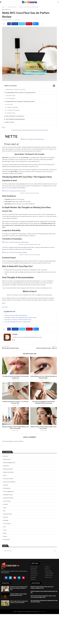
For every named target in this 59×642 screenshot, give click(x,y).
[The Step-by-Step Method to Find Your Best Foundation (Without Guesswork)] (43, 391)
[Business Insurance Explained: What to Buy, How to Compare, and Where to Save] (5, 588)
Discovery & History (8, 478)
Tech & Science (7, 523)
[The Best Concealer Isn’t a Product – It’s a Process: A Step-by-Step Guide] (15, 391)
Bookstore (33, 579)
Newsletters (33, 577)
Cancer (5, 475)
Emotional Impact (11, 113)
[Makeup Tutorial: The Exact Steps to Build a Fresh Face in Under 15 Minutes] (43, 416)
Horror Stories (7, 501)
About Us (47, 568)
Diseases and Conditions (9, 481)
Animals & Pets (7, 459)
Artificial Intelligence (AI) (9, 462)
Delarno (14, 334)
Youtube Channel (49, 573)
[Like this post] (9, 23)
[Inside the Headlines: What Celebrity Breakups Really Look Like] (5, 596)
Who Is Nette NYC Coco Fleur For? (15, 116)
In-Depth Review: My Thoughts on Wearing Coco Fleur (20, 101)
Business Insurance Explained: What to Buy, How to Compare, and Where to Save (19, 588)
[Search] (58, 2)
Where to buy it (10, 122)
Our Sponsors (34, 570)
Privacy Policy (48, 570)
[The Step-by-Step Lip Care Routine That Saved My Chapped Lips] (15, 365)
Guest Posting (34, 566)
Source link (4, 307)
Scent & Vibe (9, 104)
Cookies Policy (34, 573)
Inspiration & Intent (10, 95)
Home (3, 7)
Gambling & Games (8, 494)
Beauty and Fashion (12, 7)
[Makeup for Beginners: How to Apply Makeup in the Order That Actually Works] (15, 416)
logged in (11, 441)
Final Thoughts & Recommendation (15, 119)
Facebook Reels (48, 575)
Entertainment (6, 488)
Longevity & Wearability (12, 107)
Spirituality (5, 520)
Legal (4, 507)
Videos (5, 533)
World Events (6, 539)
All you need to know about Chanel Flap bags (16, 315)
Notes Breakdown (11, 98)
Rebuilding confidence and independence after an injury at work (20, 317)
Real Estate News (7, 514)
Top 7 (4, 526)
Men (4, 510)
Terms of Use (34, 575)
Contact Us (47, 566)
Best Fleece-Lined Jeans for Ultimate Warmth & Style (18, 319)
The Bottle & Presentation (13, 110)
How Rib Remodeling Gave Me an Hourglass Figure (17, 321)
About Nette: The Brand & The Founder (16, 89)
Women (5, 536)
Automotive (6, 465)
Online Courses (48, 577)
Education (5, 485)
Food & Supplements (8, 491)
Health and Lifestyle (8, 498)
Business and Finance (8, 472)
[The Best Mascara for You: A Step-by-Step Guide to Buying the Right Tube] (43, 365)
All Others (5, 456)
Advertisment (34, 568)
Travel (4, 530)
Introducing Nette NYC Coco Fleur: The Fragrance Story (20, 92)
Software (5, 517)
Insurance (5, 504)
